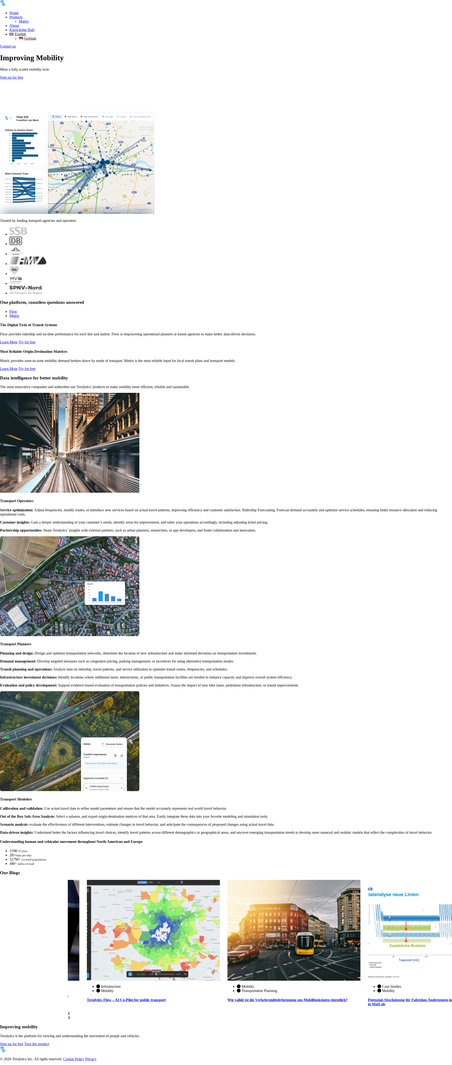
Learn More (9, 342)
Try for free (27, 342)
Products (15, 17)
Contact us (8, 46)
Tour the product (36, 1044)
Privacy (91, 1059)
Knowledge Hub (21, 30)
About (14, 26)
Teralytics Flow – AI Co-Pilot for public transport (126, 1000)
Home (14, 13)
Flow (13, 311)
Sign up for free (11, 77)
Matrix (24, 21)
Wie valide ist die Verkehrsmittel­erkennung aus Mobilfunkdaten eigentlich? (287, 1000)
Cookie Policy (73, 1059)
